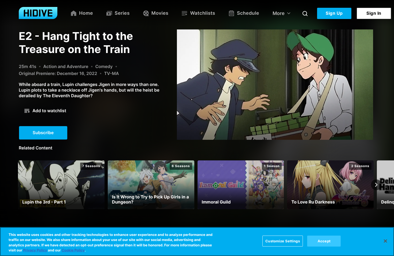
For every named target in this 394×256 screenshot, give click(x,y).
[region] (197, 241)
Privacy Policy (35, 250)
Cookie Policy (73, 250)
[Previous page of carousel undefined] (17, 184)
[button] (45, 111)
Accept (324, 241)
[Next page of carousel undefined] (376, 184)
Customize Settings (282, 241)
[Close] (385, 241)
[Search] (305, 13)
